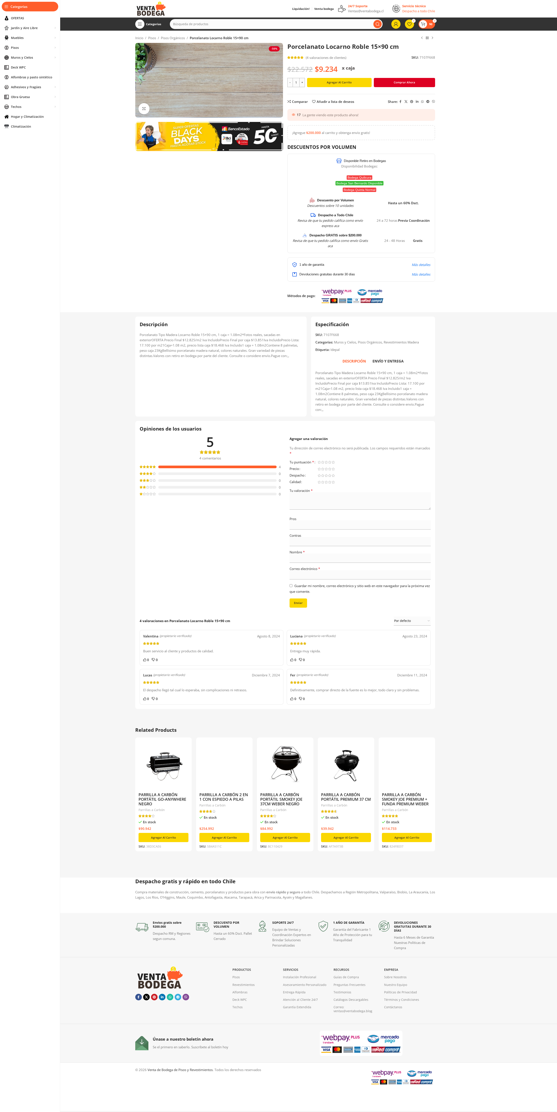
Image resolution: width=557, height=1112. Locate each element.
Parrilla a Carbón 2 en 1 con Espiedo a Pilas (223, 797)
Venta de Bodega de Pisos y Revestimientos (180, 1070)
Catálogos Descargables (351, 1000)
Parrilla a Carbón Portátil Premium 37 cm (346, 797)
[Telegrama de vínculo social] (428, 102)
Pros (293, 519)
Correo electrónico (305, 568)
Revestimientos (243, 985)
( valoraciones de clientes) (326, 57)
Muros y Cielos (345, 342)
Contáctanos (393, 1007)
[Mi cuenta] (396, 24)
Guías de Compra (346, 977)
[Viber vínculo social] (433, 102)
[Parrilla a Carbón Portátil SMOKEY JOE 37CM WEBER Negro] (285, 766)
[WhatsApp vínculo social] (422, 102)
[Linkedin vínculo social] (417, 102)
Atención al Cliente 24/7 (300, 1000)
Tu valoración (301, 490)
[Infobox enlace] (163, 931)
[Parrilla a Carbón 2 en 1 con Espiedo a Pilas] (224, 766)
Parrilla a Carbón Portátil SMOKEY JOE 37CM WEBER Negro (281, 799)
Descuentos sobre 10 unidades (330, 205)
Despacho (297, 475)
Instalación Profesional (299, 977)
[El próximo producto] (432, 38)
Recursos (341, 970)
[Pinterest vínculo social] (412, 102)
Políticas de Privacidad (400, 992)
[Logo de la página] (150, 8)
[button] (163, 837)
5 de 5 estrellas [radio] (333, 462)
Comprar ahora (404, 82)
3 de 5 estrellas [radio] (326, 462)
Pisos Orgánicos (173, 38)
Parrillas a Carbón (152, 810)
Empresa (391, 970)
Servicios (290, 970)
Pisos (152, 38)
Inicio (139, 38)
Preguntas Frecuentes (349, 985)
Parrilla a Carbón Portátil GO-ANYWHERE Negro (162, 799)
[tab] (354, 361)
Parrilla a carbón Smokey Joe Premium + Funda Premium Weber (405, 799)
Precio (294, 469)
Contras (295, 535)
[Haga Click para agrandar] (144, 108)
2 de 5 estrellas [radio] (323, 462)
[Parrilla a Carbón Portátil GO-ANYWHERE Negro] (163, 766)
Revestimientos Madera (401, 342)
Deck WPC (239, 1000)
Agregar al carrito (339, 82)
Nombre (297, 552)
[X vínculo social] (406, 102)
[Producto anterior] (422, 38)
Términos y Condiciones (401, 1000)
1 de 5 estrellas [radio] (319, 462)
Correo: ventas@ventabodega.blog (353, 1009)
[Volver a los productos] (427, 38)
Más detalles (421, 264)
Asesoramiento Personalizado (304, 985)
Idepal (335, 349)
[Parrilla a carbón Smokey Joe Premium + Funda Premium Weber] (407, 766)
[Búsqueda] (377, 24)
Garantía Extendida (297, 1007)
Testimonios (342, 992)
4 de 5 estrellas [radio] (330, 462)
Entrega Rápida (294, 992)
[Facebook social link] (400, 102)
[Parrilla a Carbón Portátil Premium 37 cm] (346, 766)
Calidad (295, 482)
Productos (241, 970)
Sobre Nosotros (395, 977)
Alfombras (240, 992)
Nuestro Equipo (395, 985)
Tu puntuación (302, 462)
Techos (237, 1007)
